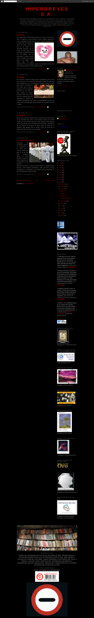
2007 (60, 182)
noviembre (63, 186)
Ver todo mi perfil (62, 85)
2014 (60, 165)
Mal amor (20, 35)
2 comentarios (41, 132)
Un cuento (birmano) (25, 140)
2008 (60, 179)
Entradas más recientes (23, 180)
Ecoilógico (21, 115)
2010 (60, 175)
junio (61, 208)
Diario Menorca (72, 267)
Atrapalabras (60, 285)
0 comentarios (41, 68)
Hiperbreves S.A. (71, 70)
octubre (62, 189)
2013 (60, 167)
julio (61, 205)
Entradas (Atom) (28, 183)
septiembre (63, 201)
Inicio (37, 180)
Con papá (20, 77)
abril (61, 213)
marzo (62, 215)
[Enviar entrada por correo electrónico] (47, 68)
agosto (62, 203)
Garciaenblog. (61, 299)
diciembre (63, 184)
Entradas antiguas (49, 180)
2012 (60, 170)
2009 (60, 177)
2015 (60, 163)
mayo (62, 210)
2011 (60, 172)
